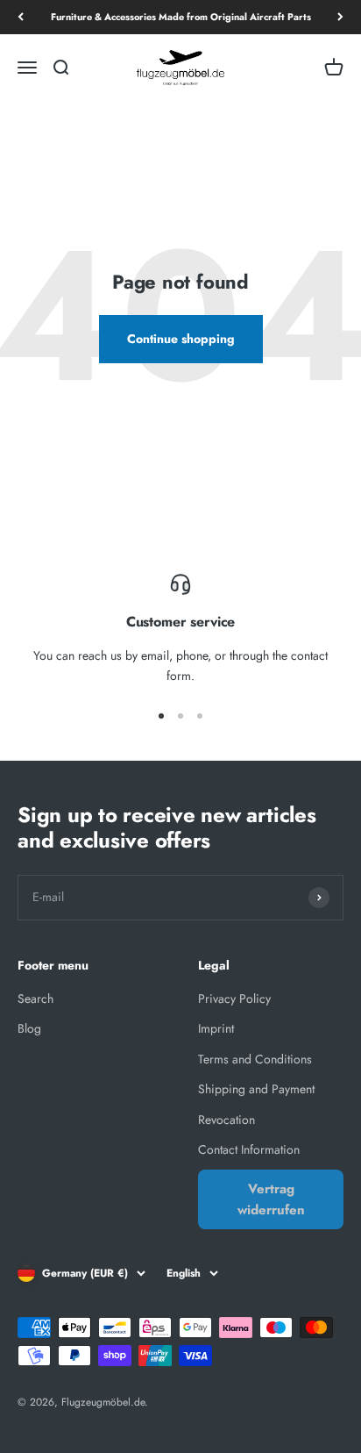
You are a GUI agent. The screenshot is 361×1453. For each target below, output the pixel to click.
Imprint (216, 1028)
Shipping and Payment (256, 1089)
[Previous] (21, 17)
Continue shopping (181, 338)
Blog (29, 1028)
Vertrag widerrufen (271, 1199)
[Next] (340, 17)
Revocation (226, 1119)
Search (35, 998)
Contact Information (249, 1149)
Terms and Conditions (255, 1059)
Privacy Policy (234, 998)
